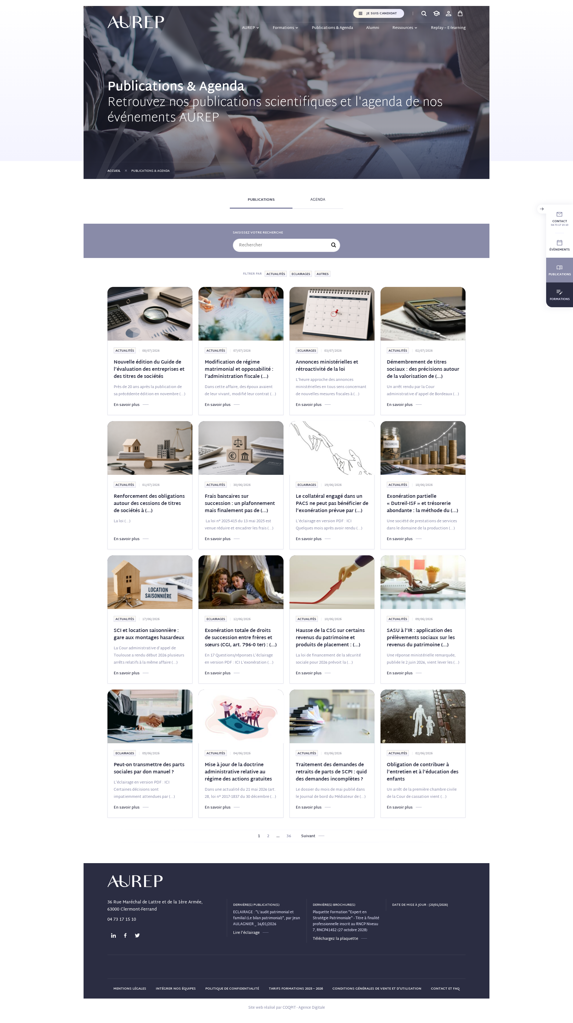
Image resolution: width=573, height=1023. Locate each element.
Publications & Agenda (332, 28)
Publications (261, 200)
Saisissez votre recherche (258, 233)
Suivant (308, 836)
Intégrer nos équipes (176, 989)
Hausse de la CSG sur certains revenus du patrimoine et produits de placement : (330, 638)
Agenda (317, 200)
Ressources (402, 28)
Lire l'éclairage (246, 933)
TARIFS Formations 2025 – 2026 (296, 989)
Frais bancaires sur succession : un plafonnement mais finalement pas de (240, 504)
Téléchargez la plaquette (335, 938)
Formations (283, 28)
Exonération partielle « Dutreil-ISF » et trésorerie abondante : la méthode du (422, 504)
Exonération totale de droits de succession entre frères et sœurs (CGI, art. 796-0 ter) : (241, 638)
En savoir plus (127, 405)
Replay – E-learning (448, 28)
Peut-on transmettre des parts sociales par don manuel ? (149, 769)
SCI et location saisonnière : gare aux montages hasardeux (149, 635)
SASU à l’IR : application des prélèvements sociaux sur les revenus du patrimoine (421, 638)
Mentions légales (129, 989)
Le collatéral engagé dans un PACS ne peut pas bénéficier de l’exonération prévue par (332, 504)
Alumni (372, 28)
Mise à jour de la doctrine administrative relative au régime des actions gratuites (238, 772)
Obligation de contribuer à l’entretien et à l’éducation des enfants (422, 772)
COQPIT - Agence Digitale (304, 1008)
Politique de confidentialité (232, 989)
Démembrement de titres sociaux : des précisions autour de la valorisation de (423, 370)
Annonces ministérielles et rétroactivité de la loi (327, 366)
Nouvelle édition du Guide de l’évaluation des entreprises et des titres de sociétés (149, 370)
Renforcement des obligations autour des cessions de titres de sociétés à (149, 504)
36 (288, 836)
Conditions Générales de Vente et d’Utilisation (376, 989)
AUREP (248, 28)
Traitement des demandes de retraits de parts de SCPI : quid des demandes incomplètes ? (331, 772)
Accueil (114, 171)
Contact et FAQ (445, 989)
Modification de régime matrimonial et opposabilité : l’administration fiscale (239, 370)
